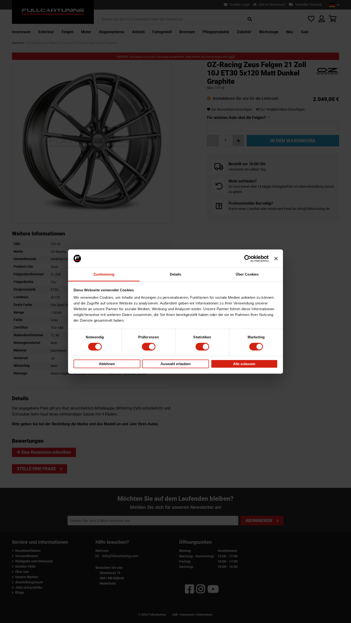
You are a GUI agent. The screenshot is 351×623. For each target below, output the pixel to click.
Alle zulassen (244, 364)
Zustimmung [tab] (104, 274)
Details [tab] (175, 274)
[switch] (148, 346)
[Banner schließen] (276, 258)
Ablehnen (107, 364)
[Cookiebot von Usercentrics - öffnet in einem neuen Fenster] (248, 258)
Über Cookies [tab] (247, 274)
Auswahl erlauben (175, 364)
